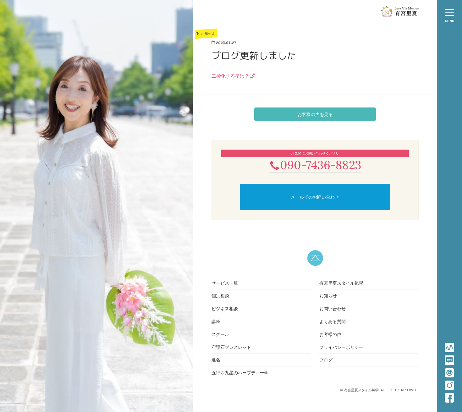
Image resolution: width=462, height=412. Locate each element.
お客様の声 (330, 334)
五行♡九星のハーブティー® (239, 372)
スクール (220, 334)
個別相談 (220, 295)
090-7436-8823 (320, 164)
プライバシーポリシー (341, 347)
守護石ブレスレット (231, 347)
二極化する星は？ (230, 75)
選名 (216, 359)
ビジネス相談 (225, 308)
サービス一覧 (225, 283)
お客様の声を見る (315, 114)
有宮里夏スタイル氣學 (341, 283)
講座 (216, 321)
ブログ (326, 359)
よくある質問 (332, 321)
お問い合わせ (332, 308)
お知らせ (328, 295)
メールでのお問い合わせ (315, 197)
